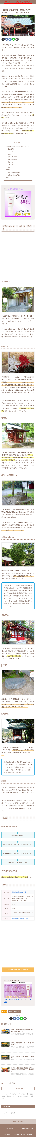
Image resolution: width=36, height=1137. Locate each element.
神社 (11, 1011)
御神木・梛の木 (12, 159)
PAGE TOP (19, 1121)
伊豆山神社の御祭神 (14, 172)
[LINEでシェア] (13, 39)
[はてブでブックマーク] (10, 39)
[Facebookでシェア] (6, 39)
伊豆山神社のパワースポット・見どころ (18, 146)
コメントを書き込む (18, 1088)
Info (7, 177)
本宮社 (10, 167)
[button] (17, 39)
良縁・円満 (17, 1011)
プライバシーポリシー (26, 1128)
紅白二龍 (10, 151)
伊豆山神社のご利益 (14, 175)
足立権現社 (11, 149)
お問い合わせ (9, 1128)
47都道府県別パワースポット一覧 (18, 969)
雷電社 (10, 154)
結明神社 (10, 164)
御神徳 (8, 170)
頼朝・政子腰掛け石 (14, 156)
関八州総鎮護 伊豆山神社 (19, 892)
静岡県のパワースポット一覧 (20, 918)
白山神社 (10, 162)
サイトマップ (18, 1131)
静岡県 (5, 1011)
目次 (15, 142)
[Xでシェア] (3, 39)
